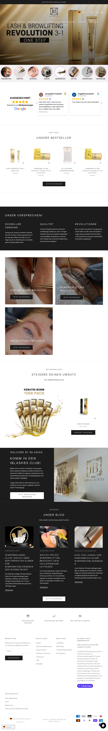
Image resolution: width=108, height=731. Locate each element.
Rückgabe (39, 664)
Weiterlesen (9, 590)
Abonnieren (14, 658)
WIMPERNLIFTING (6, 79)
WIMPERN (21, 22)
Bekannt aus (9, 705)
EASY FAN (74, 79)
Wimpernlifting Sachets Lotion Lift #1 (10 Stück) (92, 171)
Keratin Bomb (83, 424)
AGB (37, 660)
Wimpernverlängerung (85, 551)
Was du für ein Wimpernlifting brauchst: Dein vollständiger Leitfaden (50, 561)
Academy (64, 25)
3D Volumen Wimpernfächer (67, 169)
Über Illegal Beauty (11, 698)
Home (12, 22)
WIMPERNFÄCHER (60, 79)
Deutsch (20, 722)
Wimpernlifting (47, 551)
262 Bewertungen (25, 105)
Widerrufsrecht (41, 650)
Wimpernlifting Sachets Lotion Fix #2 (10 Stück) (41, 171)
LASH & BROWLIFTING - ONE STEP (15, 169)
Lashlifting (59, 643)
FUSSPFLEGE (93, 22)
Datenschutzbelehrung (43, 646)
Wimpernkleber (12, 551)
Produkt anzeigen (83, 432)
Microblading (60, 653)
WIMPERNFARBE (100, 79)
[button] (101, 103)
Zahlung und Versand (43, 653)
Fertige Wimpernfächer (64, 650)
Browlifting (60, 646)
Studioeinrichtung (49, 25)
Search (38, 643)
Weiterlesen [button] (68, 112)
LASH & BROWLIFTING (36, 22)
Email (7, 702)
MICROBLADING (53, 22)
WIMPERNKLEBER (68, 22)
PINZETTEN (20, 79)
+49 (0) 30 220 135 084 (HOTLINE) (16, 709)
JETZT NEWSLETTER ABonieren (27, 495)
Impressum (40, 657)
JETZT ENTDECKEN (54, 184)
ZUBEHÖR (82, 22)
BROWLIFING (33, 79)
